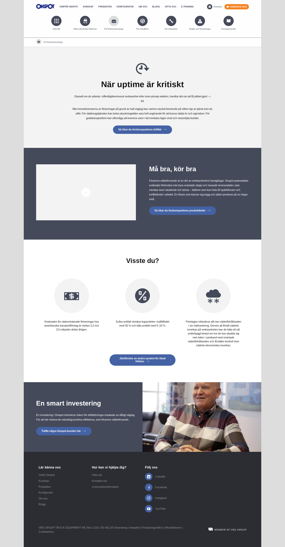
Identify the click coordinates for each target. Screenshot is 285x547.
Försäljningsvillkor (152, 527)
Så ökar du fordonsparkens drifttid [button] (140, 129)
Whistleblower (173, 527)
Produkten (45, 486)
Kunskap (44, 480)
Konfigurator (46, 492)
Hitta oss (97, 475)
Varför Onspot (47, 475)
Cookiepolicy (46, 531)
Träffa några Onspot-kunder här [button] (61, 431)
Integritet (134, 527)
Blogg (42, 504)
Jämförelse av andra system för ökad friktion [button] (142, 360)
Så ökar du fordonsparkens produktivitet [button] (180, 210)
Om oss (43, 498)
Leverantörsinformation (105, 486)
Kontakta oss (99, 480)
